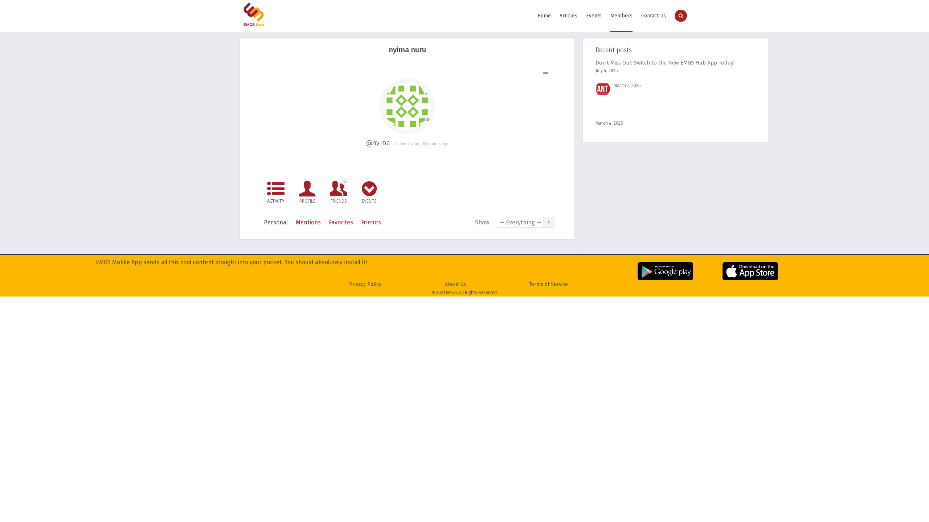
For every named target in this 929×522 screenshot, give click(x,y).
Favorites (341, 222)
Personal (276, 222)
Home (544, 16)
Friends (339, 191)
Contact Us (653, 16)
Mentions (308, 222)
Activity (276, 201)
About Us (455, 284)
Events (594, 16)
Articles (568, 16)
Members (621, 16)
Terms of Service (548, 284)
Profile (307, 201)
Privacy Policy (365, 284)
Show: (483, 222)
